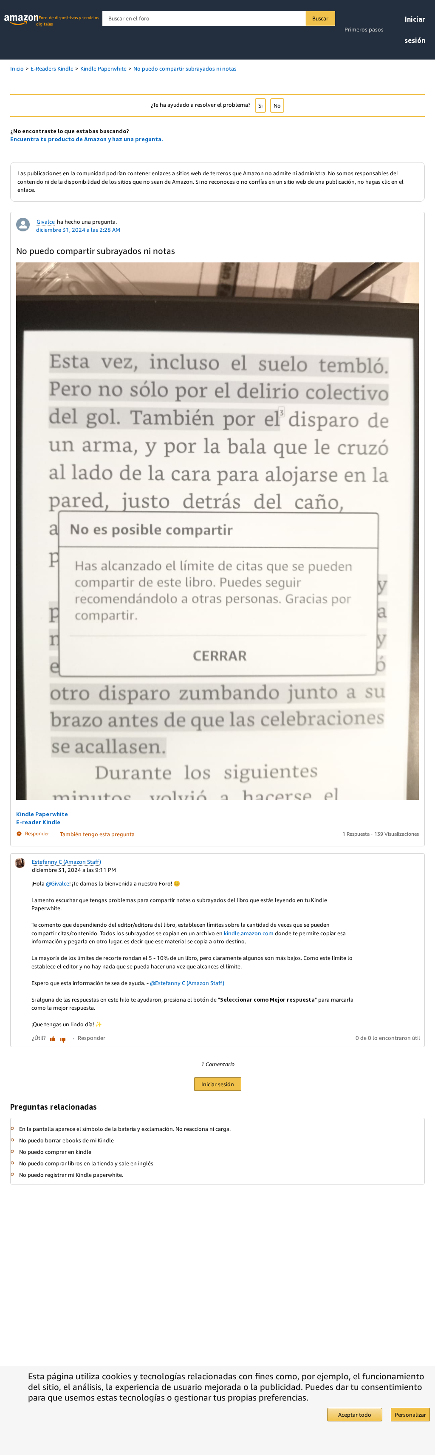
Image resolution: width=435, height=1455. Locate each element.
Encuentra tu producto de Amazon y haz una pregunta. (86, 139)
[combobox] (218, 18)
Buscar (320, 18)
